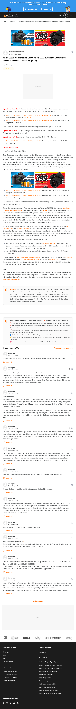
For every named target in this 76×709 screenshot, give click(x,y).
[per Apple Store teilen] (10, 703)
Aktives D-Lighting (48, 243)
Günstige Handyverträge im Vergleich (50, 665)
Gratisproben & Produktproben (48, 671)
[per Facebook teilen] (3, 703)
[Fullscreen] (38, 180)
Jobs (4, 655)
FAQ (4, 658)
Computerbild (8, 228)
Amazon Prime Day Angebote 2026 (50, 693)
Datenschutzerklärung (10, 674)
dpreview (6, 210)
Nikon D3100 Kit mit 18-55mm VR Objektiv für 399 (23, 141)
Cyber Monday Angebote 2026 (48, 690)
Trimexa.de (42, 652)
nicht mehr (29, 117)
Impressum (6, 665)
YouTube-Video (54, 260)
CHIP (45, 210)
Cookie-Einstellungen (9, 680)
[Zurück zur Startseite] (11, 15)
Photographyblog (16, 210)
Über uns (6, 652)
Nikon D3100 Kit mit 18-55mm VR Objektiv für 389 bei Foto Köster (29, 120)
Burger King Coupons (45, 677)
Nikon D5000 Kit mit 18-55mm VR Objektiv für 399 (23, 195)
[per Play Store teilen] (14, 703)
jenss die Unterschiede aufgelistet (28, 257)
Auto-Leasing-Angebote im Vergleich (50, 668)
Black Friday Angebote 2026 (47, 684)
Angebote (12, 21)
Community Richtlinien (10, 677)
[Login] (65, 15)
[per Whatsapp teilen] (7, 703)
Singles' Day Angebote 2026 (47, 687)
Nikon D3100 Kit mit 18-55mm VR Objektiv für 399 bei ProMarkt (28, 115)
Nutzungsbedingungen (10, 671)
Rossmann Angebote (45, 681)
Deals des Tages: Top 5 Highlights (49, 662)
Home (4, 21)
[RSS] (18, 703)
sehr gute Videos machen (12, 279)
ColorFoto (66, 208)
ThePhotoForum (29, 260)
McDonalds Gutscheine (46, 674)
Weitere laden (38, 601)
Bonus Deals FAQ (8, 661)
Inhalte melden (7, 668)
